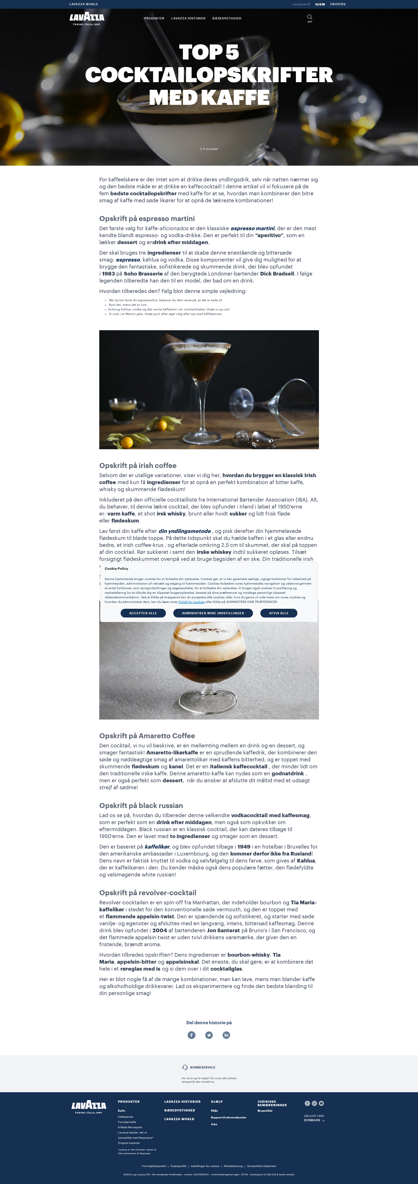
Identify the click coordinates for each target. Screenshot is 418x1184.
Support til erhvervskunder (228, 1117)
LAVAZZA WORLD (83, 4)
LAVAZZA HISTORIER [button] (188, 18)
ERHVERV (338, 4)
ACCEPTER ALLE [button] (143, 613)
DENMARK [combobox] (312, 1120)
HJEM (320, 4)
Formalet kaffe (127, 1122)
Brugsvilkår (265, 1110)
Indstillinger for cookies (205, 1166)
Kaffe (121, 1110)
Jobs (214, 1124)
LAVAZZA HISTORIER (182, 1101)
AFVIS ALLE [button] (279, 613)
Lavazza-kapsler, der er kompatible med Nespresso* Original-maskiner (135, 1137)
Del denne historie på (209, 1023)
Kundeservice (203, 1067)
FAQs (214, 1110)
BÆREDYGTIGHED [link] (226, 18)
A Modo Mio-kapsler (130, 1127)
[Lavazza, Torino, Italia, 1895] (86, 19)
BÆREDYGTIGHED (179, 1110)
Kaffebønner (125, 1117)
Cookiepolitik (178, 1166)
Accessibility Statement (261, 1166)
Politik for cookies (192, 602)
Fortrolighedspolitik (154, 1166)
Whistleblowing (233, 1166)
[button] (310, 19)
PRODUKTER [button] (154, 18)
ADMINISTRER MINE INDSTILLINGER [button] (213, 613)
